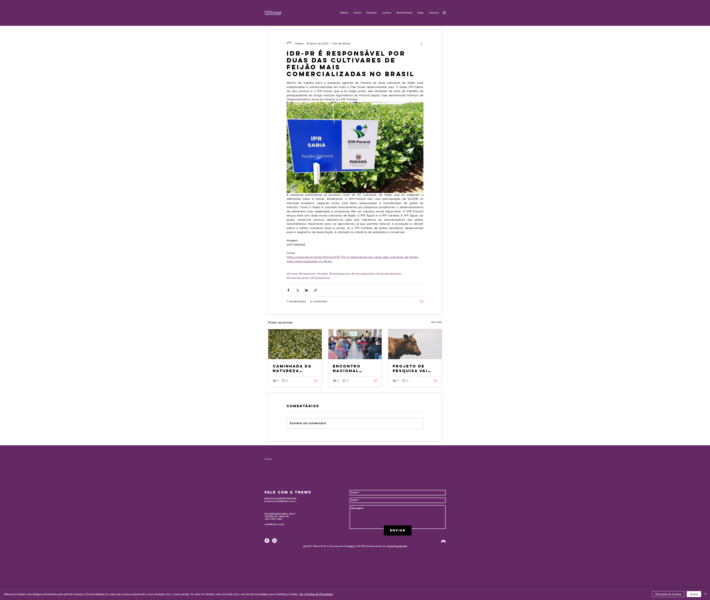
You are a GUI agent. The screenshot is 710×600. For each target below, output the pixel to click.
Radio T (351, 546)
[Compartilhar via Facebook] (288, 290)
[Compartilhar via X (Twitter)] (297, 290)
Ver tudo (436, 322)
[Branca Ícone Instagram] (444, 13)
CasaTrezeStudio (397, 546)
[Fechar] (705, 594)
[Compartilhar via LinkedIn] (306, 290)
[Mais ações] (421, 43)
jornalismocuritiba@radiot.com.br (280, 501)
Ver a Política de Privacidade (316, 594)
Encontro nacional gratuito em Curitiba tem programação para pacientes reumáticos (354, 368)
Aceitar (694, 594)
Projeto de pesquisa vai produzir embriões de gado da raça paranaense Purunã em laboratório (412, 368)
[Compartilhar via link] (315, 290)
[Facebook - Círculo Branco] (267, 540)
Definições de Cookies (668, 594)
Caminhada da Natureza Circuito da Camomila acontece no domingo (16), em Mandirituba (295, 368)
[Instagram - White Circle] (274, 540)
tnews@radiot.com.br (274, 524)
